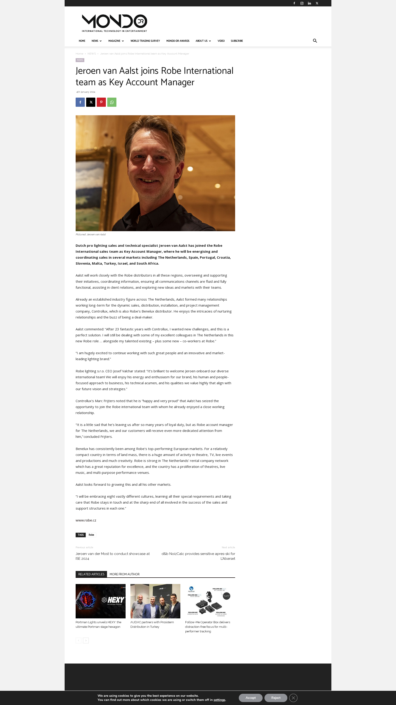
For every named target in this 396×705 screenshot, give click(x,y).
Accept (251, 698)
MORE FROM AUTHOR (125, 574)
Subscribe (237, 41)
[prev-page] (78, 640)
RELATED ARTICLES (91, 574)
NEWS (95, 41)
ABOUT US (201, 41)
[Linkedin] (309, 3)
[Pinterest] (101, 102)
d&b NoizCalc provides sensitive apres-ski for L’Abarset (198, 556)
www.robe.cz (86, 520)
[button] (314, 41)
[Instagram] (301, 3)
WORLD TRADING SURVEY (145, 41)
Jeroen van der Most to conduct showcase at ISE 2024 (113, 556)
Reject (275, 698)
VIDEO (221, 41)
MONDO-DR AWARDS (177, 41)
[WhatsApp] (111, 102)
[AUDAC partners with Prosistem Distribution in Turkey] (155, 601)
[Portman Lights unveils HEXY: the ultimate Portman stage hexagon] (101, 601)
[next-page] (86, 640)
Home (79, 53)
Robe (91, 535)
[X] (317, 3)
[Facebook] (294, 3)
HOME (82, 41)
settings (219, 700)
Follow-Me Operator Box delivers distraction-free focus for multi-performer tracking (207, 626)
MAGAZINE (114, 41)
